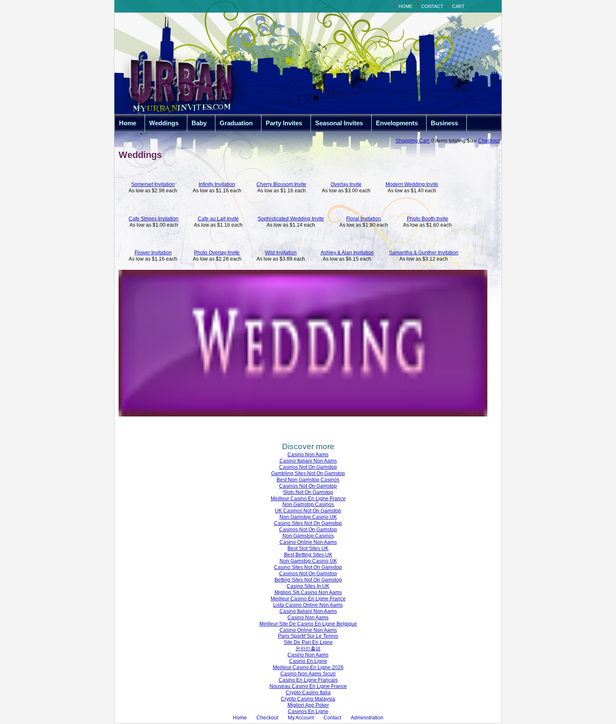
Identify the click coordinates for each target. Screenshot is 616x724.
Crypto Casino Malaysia (308, 699)
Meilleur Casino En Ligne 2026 (308, 667)
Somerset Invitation (153, 184)
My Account (301, 718)
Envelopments (397, 123)
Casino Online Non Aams (308, 542)
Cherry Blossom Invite (281, 184)
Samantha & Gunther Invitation (423, 253)
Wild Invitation (281, 253)
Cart (458, 6)
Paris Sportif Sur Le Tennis (308, 636)
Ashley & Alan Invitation (347, 253)
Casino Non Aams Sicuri (308, 674)
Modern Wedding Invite (412, 184)
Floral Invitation (363, 219)
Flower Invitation (153, 253)
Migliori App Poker (308, 705)
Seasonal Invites (339, 123)
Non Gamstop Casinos (308, 504)
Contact (432, 6)
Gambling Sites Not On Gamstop (308, 473)
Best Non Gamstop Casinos (308, 480)
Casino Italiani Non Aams (308, 461)
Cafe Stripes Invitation (154, 219)
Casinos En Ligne (308, 711)
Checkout (489, 141)
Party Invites (284, 123)
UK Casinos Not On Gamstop (308, 511)
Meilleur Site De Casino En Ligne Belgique (308, 624)
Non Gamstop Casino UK (308, 517)
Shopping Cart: (413, 141)
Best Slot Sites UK (308, 548)
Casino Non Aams (308, 455)
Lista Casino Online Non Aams (308, 605)
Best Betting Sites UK (308, 555)
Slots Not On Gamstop (308, 492)
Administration (367, 718)
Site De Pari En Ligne (308, 642)
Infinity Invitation (217, 184)
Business (444, 123)
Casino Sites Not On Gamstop (308, 523)
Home (405, 6)
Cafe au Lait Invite (218, 219)
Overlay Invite (346, 184)
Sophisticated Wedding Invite (291, 219)
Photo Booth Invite (427, 219)
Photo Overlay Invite (217, 253)
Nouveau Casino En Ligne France (308, 686)
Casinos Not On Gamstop (308, 467)
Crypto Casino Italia (308, 693)
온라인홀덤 (308, 649)
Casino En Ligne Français (308, 680)
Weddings (164, 123)
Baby (199, 123)
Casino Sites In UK (308, 586)
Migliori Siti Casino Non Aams (308, 592)
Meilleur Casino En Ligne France (308, 499)
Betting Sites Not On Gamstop (308, 580)
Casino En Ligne (308, 661)
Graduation (236, 123)
